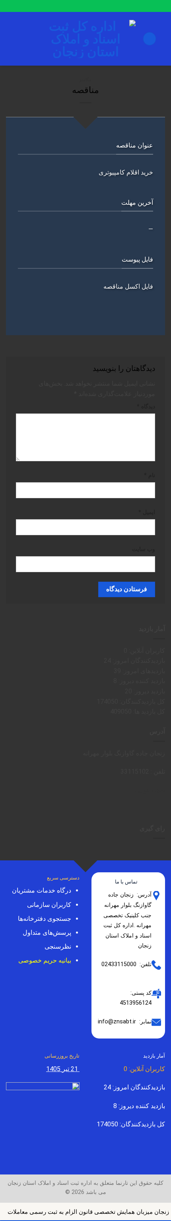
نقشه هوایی (150, 790)
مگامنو (85, 79)
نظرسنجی (58, 946)
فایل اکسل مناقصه (128, 286)
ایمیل (146, 512)
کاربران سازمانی (49, 904)
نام (149, 475)
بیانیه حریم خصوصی (44, 960)
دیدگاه (146, 406)
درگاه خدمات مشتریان (41, 890)
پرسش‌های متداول (47, 932)
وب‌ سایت (143, 549)
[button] (149, 38)
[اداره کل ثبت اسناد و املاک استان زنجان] (85, 39)
